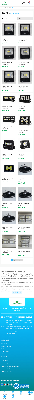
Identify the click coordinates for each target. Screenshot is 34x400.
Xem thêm (16, 292)
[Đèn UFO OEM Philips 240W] (25, 168)
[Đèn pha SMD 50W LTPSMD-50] (9, 77)
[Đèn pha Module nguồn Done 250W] (25, 242)
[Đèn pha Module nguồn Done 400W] (25, 217)
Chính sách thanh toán (6, 371)
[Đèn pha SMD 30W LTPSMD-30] (25, 77)
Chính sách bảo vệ (5, 366)
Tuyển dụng (4, 356)
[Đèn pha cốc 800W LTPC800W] (9, 99)
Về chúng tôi (4, 343)
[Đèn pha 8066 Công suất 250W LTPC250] (9, 168)
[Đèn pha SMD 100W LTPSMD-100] (25, 53)
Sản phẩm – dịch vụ (6, 346)
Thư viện (3, 353)
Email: (2, 331)
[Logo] (17, 302)
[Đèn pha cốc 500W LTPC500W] (25, 99)
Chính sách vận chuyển (7, 374)
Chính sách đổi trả (5, 369)
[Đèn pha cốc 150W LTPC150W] (9, 145)
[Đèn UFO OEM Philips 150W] (25, 194)
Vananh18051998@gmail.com (13, 331)
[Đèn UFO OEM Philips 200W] (9, 194)
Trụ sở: (2, 326)
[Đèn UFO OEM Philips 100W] (9, 217)
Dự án (2, 348)
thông (11, 366)
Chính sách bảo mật (6, 364)
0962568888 (12, 336)
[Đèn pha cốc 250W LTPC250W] (25, 121)
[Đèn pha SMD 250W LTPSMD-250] (9, 29)
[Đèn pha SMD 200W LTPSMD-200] (25, 29)
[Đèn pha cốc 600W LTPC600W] (9, 119)
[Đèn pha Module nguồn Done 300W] (9, 241)
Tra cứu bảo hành (24, 3)
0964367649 (12, 333)
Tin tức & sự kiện (5, 351)
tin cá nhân (16, 366)
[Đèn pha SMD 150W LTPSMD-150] (9, 53)
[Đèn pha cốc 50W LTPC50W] (25, 145)
